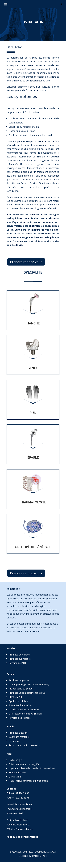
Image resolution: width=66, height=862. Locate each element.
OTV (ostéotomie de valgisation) (25, 713)
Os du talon (15, 776)
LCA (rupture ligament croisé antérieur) (29, 684)
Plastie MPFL (15, 696)
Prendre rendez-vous (26, 262)
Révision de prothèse (20, 717)
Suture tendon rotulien (20, 705)
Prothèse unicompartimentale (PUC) (27, 692)
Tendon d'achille (17, 772)
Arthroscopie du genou (21, 688)
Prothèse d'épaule (18, 732)
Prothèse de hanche (19, 654)
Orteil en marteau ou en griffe (24, 764)
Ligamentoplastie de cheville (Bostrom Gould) (32, 768)
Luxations (14, 741)
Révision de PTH (17, 662)
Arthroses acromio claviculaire (24, 745)
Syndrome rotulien (18, 701)
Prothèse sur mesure (20, 658)
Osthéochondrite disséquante (24, 709)
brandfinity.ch (39, 856)
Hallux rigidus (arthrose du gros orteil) (28, 780)
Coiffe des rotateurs (19, 736)
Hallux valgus (15, 759)
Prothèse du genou (19, 680)
